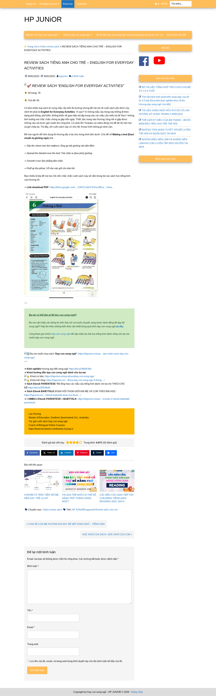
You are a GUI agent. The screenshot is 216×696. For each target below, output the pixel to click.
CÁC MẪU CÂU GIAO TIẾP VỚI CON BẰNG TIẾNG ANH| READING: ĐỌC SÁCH (116, 498)
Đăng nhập (137, 692)
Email (31, 627)
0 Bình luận (78, 76)
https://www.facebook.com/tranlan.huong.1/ (51, 429)
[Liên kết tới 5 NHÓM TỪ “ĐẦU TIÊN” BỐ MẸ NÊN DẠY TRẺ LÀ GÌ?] (41, 481)
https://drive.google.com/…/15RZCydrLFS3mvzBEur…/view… (82, 187)
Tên (30, 610)
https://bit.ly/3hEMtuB (39, 387)
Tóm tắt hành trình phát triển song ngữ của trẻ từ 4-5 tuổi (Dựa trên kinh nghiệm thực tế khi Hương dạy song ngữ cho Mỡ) (164, 101)
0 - (163, 3)
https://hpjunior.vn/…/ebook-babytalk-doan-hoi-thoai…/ (52, 395)
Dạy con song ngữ (60, 334)
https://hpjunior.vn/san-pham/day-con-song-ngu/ (69, 376)
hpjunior (90, 509)
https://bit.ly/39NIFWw (80, 369)
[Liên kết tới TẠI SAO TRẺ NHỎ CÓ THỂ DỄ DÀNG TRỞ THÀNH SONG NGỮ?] (79, 481)
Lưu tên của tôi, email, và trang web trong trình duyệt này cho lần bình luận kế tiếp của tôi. (76, 661)
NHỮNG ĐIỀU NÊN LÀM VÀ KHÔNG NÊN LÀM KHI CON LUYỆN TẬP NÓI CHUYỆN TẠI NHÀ (163, 143)
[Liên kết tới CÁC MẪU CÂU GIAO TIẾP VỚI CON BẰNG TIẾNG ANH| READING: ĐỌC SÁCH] (117, 481)
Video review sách (49, 46)
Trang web (32, 644)
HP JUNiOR (43, 19)
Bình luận (33, 566)
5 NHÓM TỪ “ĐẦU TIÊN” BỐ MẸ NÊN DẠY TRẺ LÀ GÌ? (41, 496)
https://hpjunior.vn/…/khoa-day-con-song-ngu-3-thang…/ (75, 380)
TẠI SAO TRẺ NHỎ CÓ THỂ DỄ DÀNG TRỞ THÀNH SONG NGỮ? (79, 498)
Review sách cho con (106, 509)
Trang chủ (32, 46)
